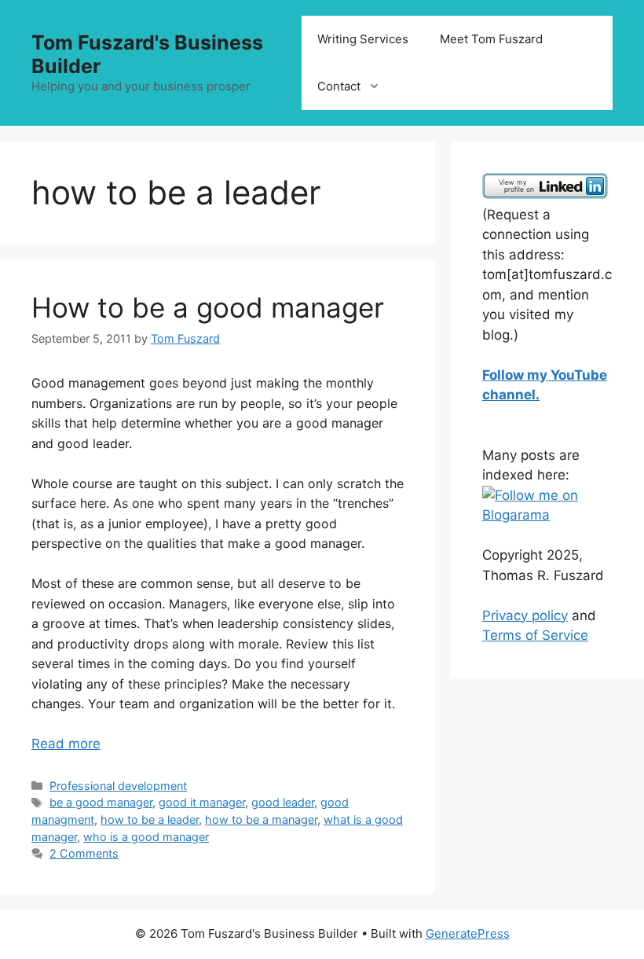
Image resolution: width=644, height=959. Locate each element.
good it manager (202, 802)
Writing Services (362, 38)
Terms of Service (535, 635)
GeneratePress (468, 933)
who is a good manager (146, 836)
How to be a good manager (207, 307)
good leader (282, 802)
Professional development (118, 785)
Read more (66, 743)
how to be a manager (261, 819)
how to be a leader (150, 819)
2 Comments (84, 853)
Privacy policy (525, 615)
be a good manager (100, 802)
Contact (338, 86)
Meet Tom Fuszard (491, 38)
